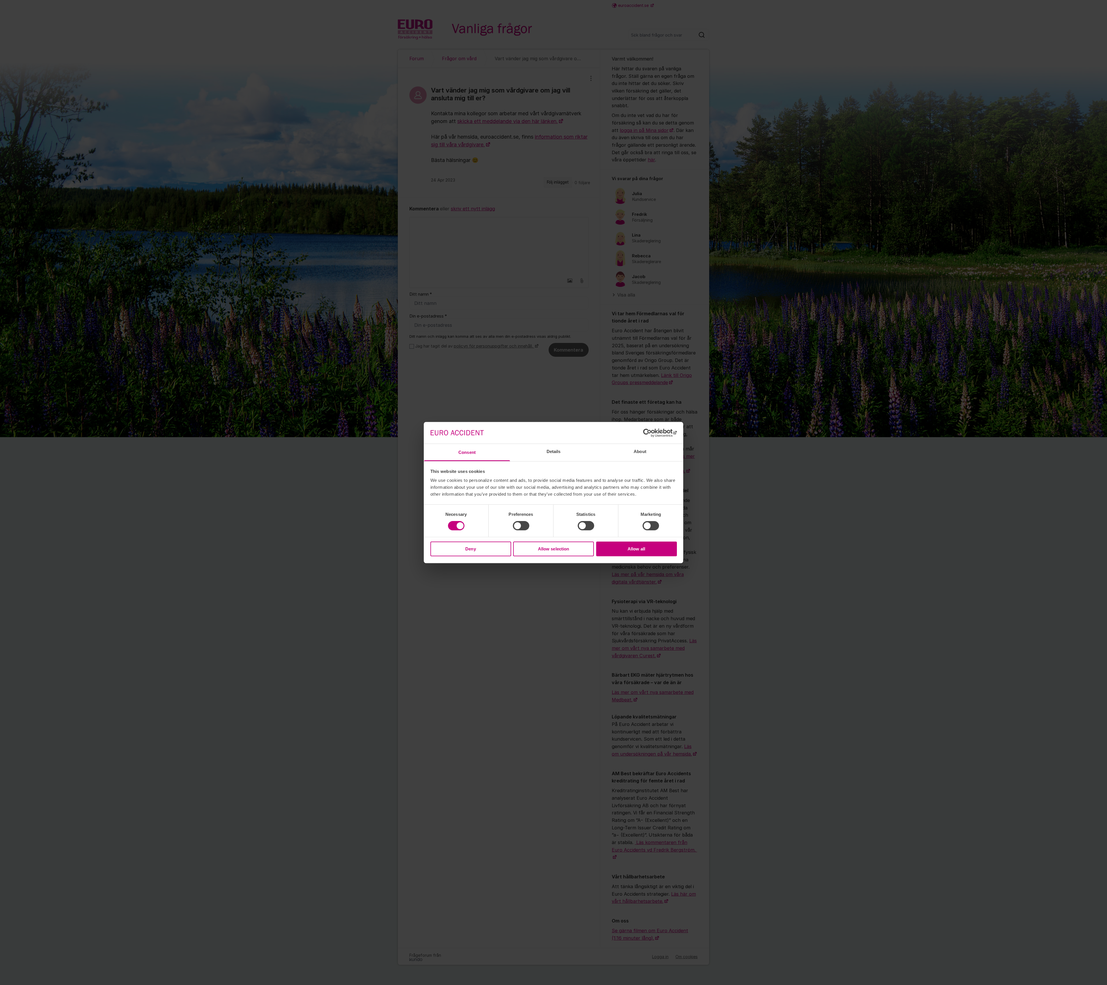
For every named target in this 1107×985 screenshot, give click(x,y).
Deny (470, 548)
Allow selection (553, 548)
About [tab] (640, 451)
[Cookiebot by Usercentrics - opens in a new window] (651, 433)
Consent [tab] (467, 452)
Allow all (636, 548)
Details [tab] (554, 451)
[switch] (521, 526)
